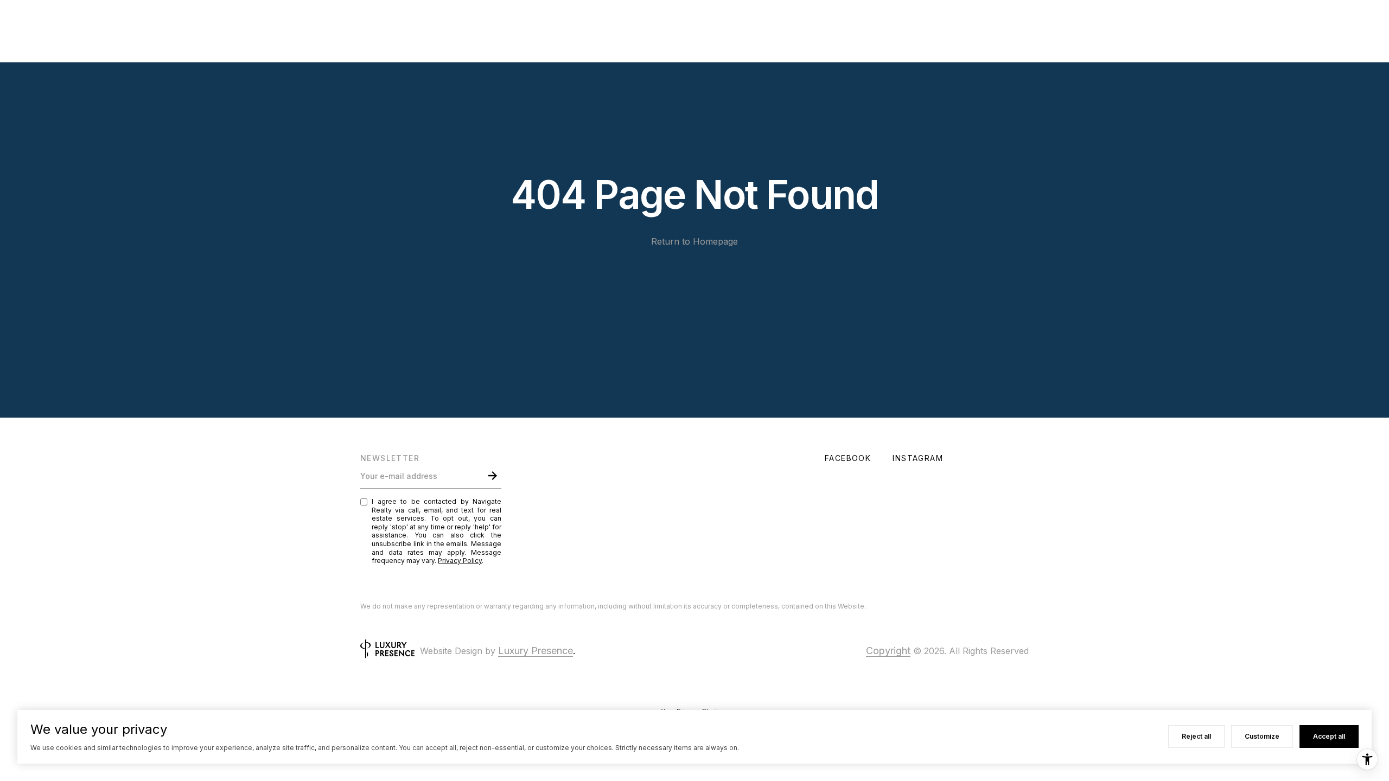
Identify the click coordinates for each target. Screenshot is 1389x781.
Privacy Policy (460, 560)
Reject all (1196, 736)
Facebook (848, 458)
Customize (1262, 736)
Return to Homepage (694, 241)
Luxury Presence (535, 650)
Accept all (1329, 736)
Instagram (918, 458)
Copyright (888, 650)
